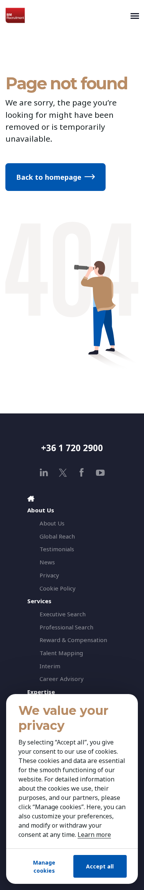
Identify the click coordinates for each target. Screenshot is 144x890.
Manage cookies (44, 866)
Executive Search (63, 614)
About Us (52, 523)
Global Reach (57, 536)
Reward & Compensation (73, 640)
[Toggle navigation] (134, 15)
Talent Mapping (61, 653)
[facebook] (81, 472)
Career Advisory (62, 679)
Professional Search (66, 627)
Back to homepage (48, 177)
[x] (62, 472)
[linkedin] (44, 472)
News (47, 562)
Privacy (49, 575)
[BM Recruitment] (66, 15)
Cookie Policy (58, 588)
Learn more (94, 834)
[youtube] (100, 472)
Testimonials (57, 549)
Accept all (100, 866)
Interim (50, 666)
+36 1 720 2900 (72, 448)
